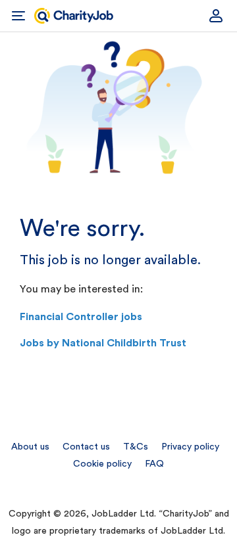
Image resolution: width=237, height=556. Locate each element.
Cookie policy (102, 464)
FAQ (154, 464)
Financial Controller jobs (81, 317)
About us (30, 447)
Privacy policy (190, 447)
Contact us (86, 447)
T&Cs (135, 447)
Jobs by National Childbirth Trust (103, 343)
